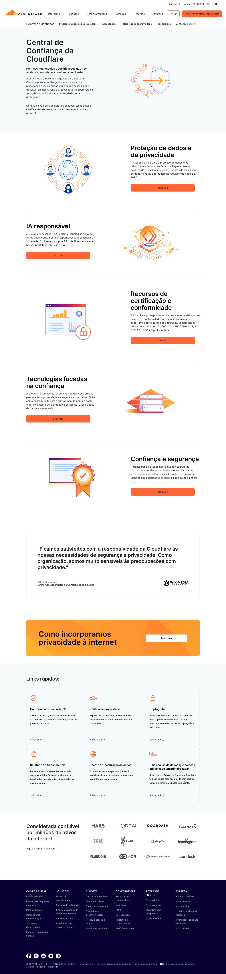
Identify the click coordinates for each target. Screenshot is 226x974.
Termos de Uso (85, 964)
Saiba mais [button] (162, 187)
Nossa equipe (182, 906)
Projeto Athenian (154, 905)
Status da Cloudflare (96, 928)
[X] (36, 956)
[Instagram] (58, 956)
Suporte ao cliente (95, 901)
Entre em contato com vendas (201, 14)
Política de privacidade (64, 964)
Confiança (121, 905)
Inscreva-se (174, 3)
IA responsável (109, 23)
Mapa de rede (182, 901)
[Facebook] (28, 956)
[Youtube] (50, 956)
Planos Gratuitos (34, 896)
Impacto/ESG (182, 928)
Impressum (53, 967)
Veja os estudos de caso (40, 848)
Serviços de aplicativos (68, 905)
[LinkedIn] (43, 956)
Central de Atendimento (98, 896)
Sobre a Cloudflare (184, 896)
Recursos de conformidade (137, 23)
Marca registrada (36, 967)
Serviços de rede (64, 918)
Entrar (173, 14)
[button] (150, 80)
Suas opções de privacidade (180, 964)
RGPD (119, 910)
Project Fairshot (153, 918)
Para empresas (34, 910)
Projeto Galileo (153, 900)
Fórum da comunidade (97, 906)
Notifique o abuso (125, 928)
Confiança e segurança (145, 964)
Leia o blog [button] (166, 638)
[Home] (24, 14)
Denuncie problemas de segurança (113, 964)
